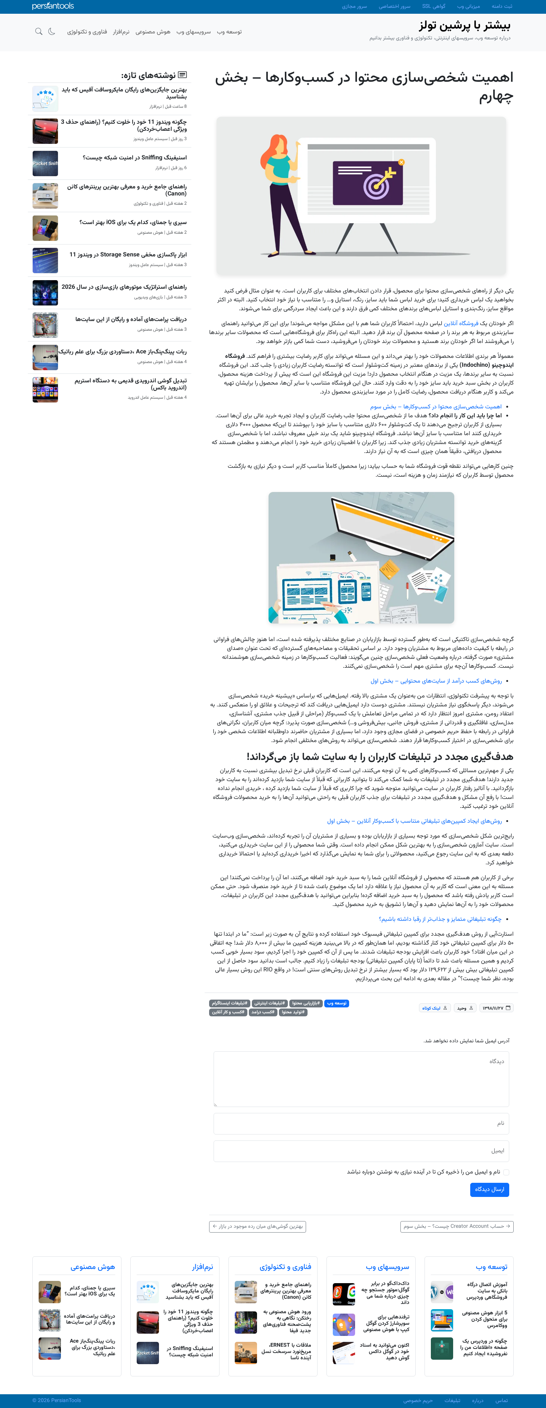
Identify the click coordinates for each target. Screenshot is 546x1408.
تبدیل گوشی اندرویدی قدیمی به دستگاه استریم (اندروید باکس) (131, 384)
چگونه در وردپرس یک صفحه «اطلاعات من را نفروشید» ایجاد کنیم (483, 1347)
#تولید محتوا (293, 1012)
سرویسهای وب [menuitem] (193, 32)
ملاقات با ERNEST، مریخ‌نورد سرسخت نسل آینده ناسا (286, 1351)
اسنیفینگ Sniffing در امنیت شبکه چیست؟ (135, 158)
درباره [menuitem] (478, 1401)
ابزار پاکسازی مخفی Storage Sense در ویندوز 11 (128, 255)
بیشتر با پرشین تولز (465, 25)
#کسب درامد (262, 1012)
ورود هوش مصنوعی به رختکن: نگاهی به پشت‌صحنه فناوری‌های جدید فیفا (287, 1321)
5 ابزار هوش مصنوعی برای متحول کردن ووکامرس (484, 1319)
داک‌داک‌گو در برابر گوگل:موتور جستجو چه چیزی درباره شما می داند (385, 1293)
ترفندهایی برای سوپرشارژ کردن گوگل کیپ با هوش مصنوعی (386, 1323)
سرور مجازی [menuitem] (354, 7)
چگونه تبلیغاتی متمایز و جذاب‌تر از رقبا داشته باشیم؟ (440, 919)
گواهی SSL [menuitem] (433, 7)
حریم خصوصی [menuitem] (418, 1401)
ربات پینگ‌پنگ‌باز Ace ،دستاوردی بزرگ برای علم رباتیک (122, 352)
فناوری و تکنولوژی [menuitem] (87, 32)
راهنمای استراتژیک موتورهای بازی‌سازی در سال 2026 (124, 287)
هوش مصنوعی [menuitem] (153, 32)
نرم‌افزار (202, 1267)
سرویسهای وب (387, 1267)
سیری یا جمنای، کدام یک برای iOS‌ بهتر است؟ (133, 222)
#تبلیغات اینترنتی (269, 1003)
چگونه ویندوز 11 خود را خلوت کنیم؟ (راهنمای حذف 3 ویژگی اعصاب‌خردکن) (124, 126)
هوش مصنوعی (93, 1267)
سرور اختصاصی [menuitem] (394, 7)
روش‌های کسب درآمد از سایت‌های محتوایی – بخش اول (436, 681)
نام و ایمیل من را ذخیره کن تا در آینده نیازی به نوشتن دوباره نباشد (423, 1172)
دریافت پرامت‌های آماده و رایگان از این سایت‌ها (131, 319)
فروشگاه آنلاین (461, 323)
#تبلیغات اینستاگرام (229, 1003)
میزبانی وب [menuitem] (468, 7)
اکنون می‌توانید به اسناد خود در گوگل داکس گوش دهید (384, 1351)
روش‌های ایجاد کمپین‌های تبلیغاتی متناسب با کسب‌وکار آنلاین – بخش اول (414, 821)
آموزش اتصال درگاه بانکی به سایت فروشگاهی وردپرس (487, 1291)
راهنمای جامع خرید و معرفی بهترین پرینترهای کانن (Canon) (127, 190)
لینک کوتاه (431, 1008)
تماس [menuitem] (501, 1401)
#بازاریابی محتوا (306, 1003)
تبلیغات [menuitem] (452, 1401)
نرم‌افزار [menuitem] (121, 32)
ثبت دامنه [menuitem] (502, 7)
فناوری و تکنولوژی (285, 1267)
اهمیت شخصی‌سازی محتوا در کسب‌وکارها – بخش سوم (436, 407)
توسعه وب (337, 1003)
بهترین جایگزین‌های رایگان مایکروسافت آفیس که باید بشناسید (124, 93)
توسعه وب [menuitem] (229, 32)
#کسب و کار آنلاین (228, 1012)
